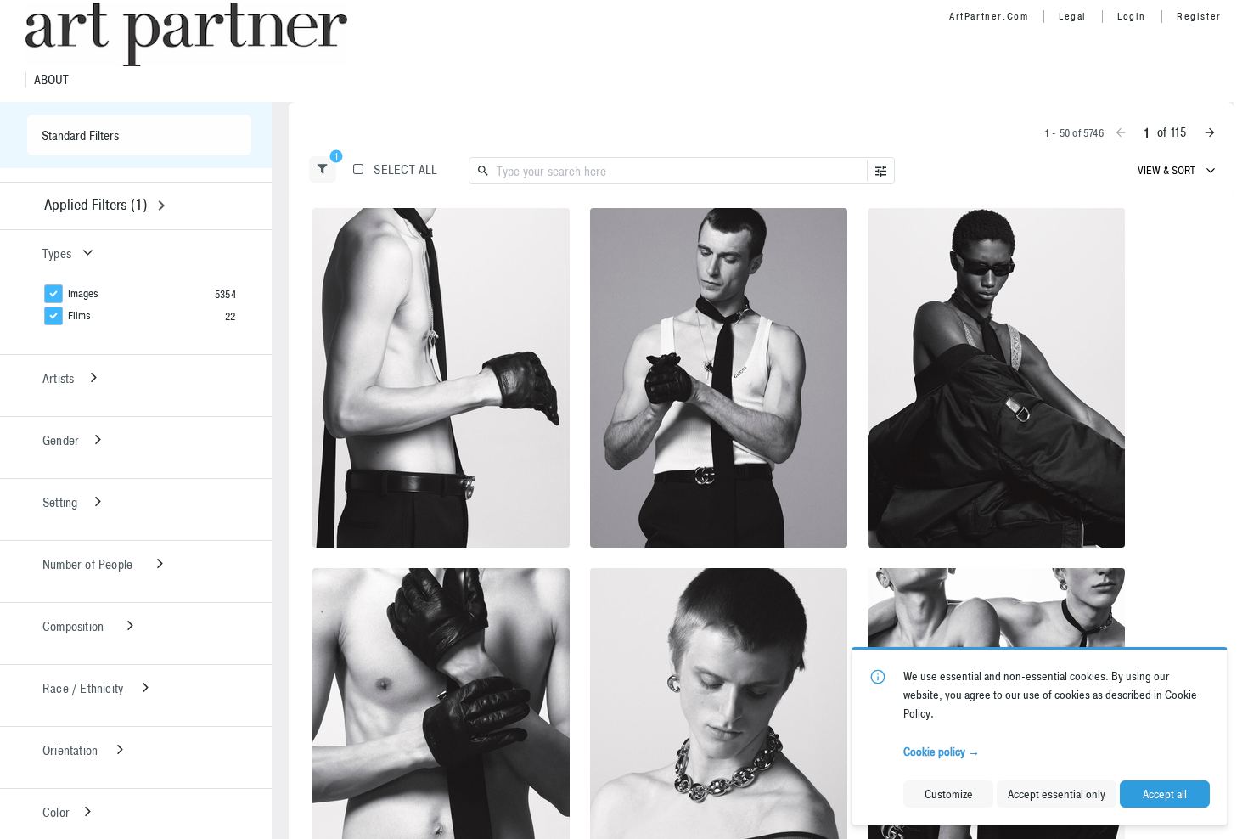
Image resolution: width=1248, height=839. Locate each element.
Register (1199, 16)
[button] (322, 169)
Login (1131, 16)
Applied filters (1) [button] (95, 204)
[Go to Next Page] (1210, 132)
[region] (441, 378)
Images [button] (83, 293)
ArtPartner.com (988, 16)
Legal (1073, 16)
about (51, 79)
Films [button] (79, 315)
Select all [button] (405, 169)
